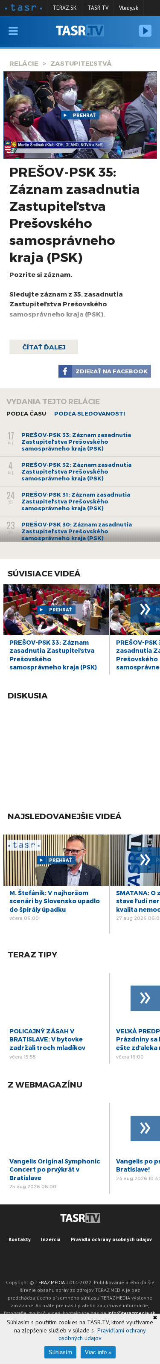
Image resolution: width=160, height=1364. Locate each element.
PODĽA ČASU (26, 413)
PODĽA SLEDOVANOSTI (89, 413)
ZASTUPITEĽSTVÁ (81, 63)
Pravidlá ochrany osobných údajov (111, 1239)
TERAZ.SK (64, 8)
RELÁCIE (23, 63)
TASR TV (97, 8)
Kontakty (20, 1239)
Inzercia (51, 1239)
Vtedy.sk (128, 8)
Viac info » (98, 1352)
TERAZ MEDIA (50, 1282)
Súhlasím (60, 1352)
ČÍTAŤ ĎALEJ (43, 347)
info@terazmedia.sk (131, 1313)
